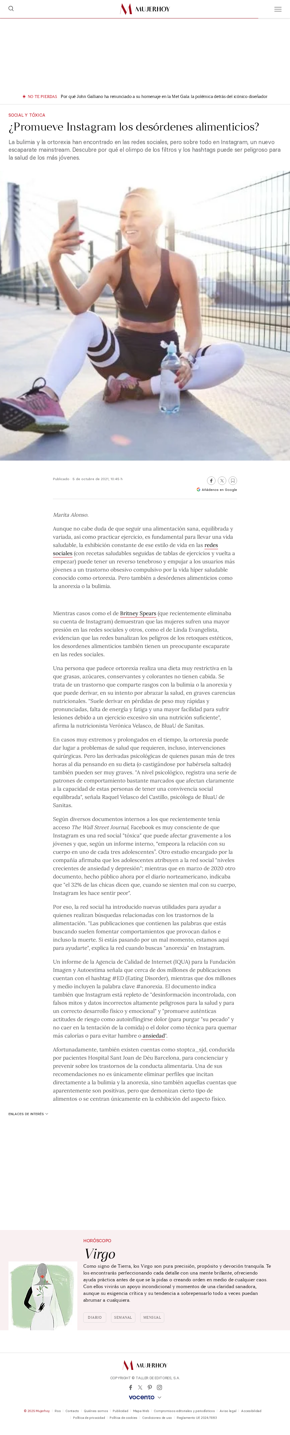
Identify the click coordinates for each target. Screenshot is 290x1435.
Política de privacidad (89, 1418)
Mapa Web (141, 1411)
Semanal (123, 1317)
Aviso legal (227, 1411)
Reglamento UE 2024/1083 (197, 1418)
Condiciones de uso (157, 1418)
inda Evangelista (196, 629)
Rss (58, 1411)
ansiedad (99, 868)
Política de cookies (123, 1418)
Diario (95, 1317)
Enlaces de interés (26, 1114)
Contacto (72, 1411)
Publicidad (120, 1411)
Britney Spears (138, 613)
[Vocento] (145, 1397)
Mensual (152, 1317)
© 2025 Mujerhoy (37, 1411)
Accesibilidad (251, 1411)
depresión (127, 868)
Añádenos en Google (219, 489)
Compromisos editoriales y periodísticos (184, 1411)
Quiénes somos (96, 1411)
